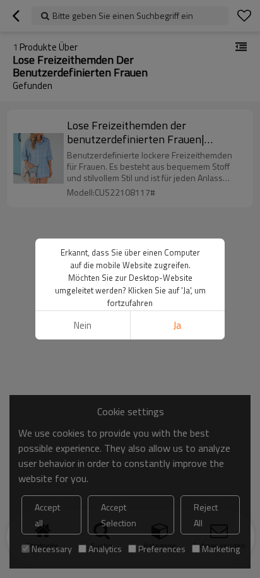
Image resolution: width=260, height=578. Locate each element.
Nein (83, 325)
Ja (177, 325)
